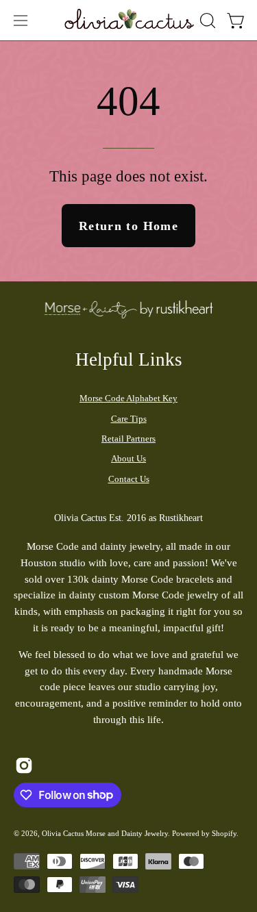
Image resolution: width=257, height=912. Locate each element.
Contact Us (128, 479)
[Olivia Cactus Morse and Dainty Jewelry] (129, 18)
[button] (206, 20)
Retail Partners (128, 438)
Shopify (224, 833)
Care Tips (129, 419)
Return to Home (128, 226)
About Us (128, 458)
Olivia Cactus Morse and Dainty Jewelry (105, 833)
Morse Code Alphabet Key (128, 398)
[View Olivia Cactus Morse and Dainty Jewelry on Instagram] (24, 765)
